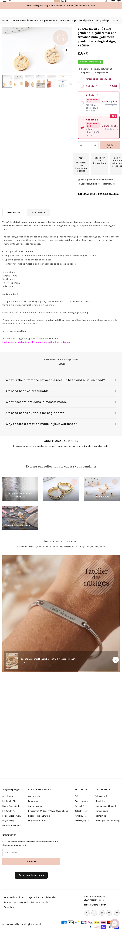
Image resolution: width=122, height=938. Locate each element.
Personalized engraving (39, 816)
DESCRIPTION (13, 212)
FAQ (76, 796)
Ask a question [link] (88, 180)
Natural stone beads (11, 825)
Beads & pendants (11, 806)
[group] (37, 50)
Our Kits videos (35, 806)
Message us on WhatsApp (107, 820)
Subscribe (31, 861)
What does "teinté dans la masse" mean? (36, 402)
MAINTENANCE (38, 212)
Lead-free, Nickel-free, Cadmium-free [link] (98, 184)
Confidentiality (49, 897)
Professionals (101, 811)
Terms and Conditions (14, 897)
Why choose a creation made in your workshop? (41, 424)
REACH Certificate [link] (104, 180)
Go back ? (79, 806)
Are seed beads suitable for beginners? (34, 413)
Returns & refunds (39, 902)
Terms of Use (10, 902)
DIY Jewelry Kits (9, 811)
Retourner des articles (31, 875)
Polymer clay (8, 820)
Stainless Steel (9, 796)
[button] (66, 50)
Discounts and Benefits (106, 806)
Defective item (81, 811)
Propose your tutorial (37, 820)
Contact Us (100, 816)
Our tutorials (34, 796)
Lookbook (33, 801)
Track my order (81, 801)
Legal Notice (33, 897)
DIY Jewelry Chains (10, 801)
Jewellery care (81, 816)
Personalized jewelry (11, 816)
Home (5, 20)
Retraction (9, 907)
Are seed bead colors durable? (27, 391)
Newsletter (100, 801)
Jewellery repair (82, 820)
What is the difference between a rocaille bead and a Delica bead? (55, 380)
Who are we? (101, 796)
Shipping (23, 902)
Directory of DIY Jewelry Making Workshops (48, 811)
